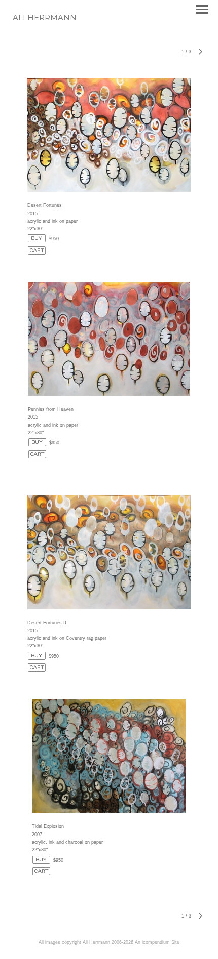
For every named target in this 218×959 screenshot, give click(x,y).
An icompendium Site (157, 942)
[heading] (45, 18)
